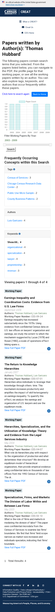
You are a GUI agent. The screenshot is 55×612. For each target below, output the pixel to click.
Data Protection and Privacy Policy (17, 592)
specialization (14, 253)
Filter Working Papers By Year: (20, 136)
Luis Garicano (14, 220)
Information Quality (11, 590)
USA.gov (34, 596)
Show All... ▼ (14, 242)
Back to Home (39, 94)
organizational (14, 247)
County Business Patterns (20, 199)
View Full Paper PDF (15, 348)
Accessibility (38, 592)
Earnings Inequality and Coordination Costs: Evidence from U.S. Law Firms (27, 302)
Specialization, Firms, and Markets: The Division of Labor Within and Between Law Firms (27, 501)
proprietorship (14, 265)
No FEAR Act (25, 594)
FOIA (48, 592)
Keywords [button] (22, 232)
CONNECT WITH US (12, 585)
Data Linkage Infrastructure (32, 590)
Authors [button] (11, 212)
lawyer (10, 259)
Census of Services (17, 177)
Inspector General (10, 594)
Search (11, 149)
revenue (11, 270)
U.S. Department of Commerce (16, 596)
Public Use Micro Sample (20, 193)
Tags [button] (20, 168)
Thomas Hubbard (23, 313)
